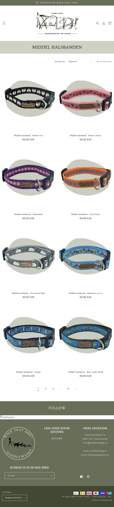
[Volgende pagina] (76, 389)
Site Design (99, 497)
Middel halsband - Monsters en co (85, 293)
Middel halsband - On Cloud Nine (28, 293)
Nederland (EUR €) (13, 498)
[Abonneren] (51, 475)
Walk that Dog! (80, 497)
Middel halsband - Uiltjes (28, 372)
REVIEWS (57, 438)
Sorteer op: (60, 61)
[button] (4, 23)
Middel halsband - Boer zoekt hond (85, 372)
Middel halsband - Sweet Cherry (85, 135)
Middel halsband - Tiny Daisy (85, 214)
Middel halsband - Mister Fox (28, 135)
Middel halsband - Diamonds (28, 214)
